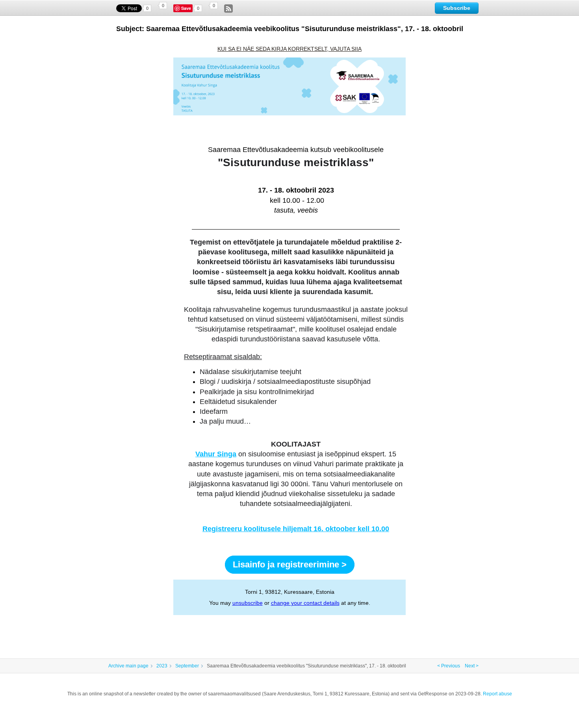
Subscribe (456, 8)
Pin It (187, 8)
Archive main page (128, 666)
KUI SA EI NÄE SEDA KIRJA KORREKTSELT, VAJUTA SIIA (289, 49)
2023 (161, 666)
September (187, 666)
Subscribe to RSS (228, 8)
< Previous (448, 666)
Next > (472, 666)
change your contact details (305, 603)
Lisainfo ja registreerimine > (290, 564)
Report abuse (497, 694)
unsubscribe (247, 603)
